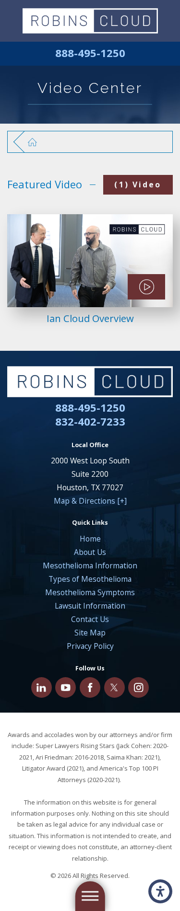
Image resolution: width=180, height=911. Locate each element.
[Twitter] (114, 687)
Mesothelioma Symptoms (90, 592)
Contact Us (90, 619)
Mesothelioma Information (90, 565)
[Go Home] (37, 142)
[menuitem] (90, 538)
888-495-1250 (90, 53)
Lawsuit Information (90, 605)
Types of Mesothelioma (90, 579)
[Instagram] (138, 687)
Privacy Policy (90, 646)
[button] (160, 891)
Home (90, 538)
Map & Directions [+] (90, 501)
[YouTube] (65, 687)
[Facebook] (90, 687)
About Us (90, 552)
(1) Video (137, 184)
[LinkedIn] (41, 687)
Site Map (90, 632)
